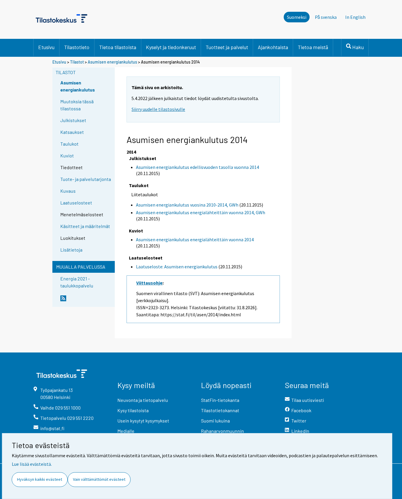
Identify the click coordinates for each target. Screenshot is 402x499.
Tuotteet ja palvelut (227, 47)
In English (355, 17)
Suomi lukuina (215, 420)
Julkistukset (73, 120)
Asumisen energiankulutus (112, 61)
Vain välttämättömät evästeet (99, 479)
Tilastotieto (76, 47)
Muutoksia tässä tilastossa (77, 105)
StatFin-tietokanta (220, 400)
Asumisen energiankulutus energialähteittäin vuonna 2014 (195, 239)
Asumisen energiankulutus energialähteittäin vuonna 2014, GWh (200, 212)
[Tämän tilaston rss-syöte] (86, 300)
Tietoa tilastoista (117, 47)
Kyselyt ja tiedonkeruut (171, 47)
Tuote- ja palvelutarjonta (85, 179)
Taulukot (69, 144)
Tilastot (77, 61)
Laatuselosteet (76, 202)
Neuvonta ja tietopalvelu (142, 400)
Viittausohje (149, 283)
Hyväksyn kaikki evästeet (39, 479)
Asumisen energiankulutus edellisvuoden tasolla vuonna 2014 (197, 167)
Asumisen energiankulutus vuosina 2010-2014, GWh (187, 205)
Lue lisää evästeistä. (32, 464)
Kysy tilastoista (133, 410)
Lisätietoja (71, 249)
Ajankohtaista (273, 47)
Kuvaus (68, 191)
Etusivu (46, 47)
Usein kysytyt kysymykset (143, 420)
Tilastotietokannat (220, 410)
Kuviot (67, 155)
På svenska (326, 17)
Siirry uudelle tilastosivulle (158, 109)
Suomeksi (296, 17)
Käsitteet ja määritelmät (85, 226)
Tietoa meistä (313, 47)
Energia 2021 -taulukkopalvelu (76, 282)
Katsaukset (72, 132)
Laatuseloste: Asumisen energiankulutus (176, 267)
